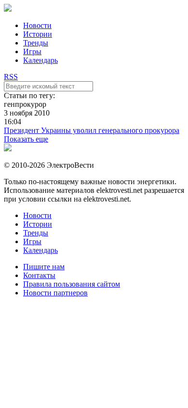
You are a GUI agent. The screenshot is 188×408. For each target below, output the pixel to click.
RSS (11, 77)
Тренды (35, 43)
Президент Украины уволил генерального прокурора (91, 130)
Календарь (40, 60)
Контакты (39, 275)
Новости (37, 25)
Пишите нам (44, 266)
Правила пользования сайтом (71, 284)
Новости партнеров (55, 293)
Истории (37, 34)
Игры (32, 51)
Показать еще (26, 139)
